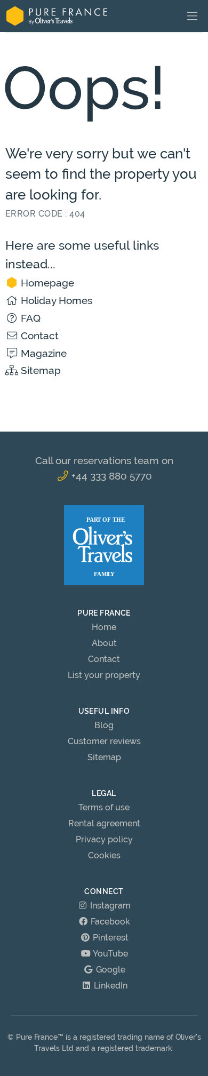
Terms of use (104, 807)
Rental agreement (104, 823)
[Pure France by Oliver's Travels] (56, 16)
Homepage (46, 283)
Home (104, 627)
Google (109, 970)
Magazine (42, 353)
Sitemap (39, 370)
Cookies (104, 855)
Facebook (109, 921)
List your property (104, 675)
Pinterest (110, 937)
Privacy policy (104, 839)
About (104, 643)
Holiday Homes (55, 300)
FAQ (29, 318)
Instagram (109, 905)
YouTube (109, 954)
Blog (104, 725)
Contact (38, 335)
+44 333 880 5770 (110, 476)
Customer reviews (104, 741)
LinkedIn (109, 986)
